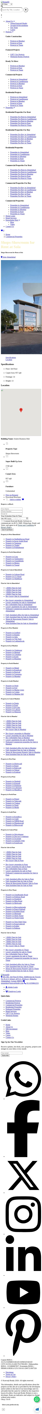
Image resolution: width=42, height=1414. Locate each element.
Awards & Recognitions (19, 25)
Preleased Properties (13, 1009)
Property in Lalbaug (13, 710)
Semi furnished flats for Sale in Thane (19, 971)
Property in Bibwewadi (14, 825)
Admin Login (12, 987)
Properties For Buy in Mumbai (21, 139)
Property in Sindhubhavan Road (17, 539)
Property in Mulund (13, 652)
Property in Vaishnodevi (14, 559)
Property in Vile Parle (13, 639)
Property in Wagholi (13, 781)
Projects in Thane (16, 45)
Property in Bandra (13, 635)
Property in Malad (12, 668)
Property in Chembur (13, 655)
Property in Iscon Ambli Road (17, 541)
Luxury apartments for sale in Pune (18, 871)
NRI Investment (11, 1029)
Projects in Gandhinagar (19, 81)
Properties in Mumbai (18, 157)
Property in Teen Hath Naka (16, 922)
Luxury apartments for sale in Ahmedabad (21, 607)
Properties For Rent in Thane (21, 125)
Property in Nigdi (12, 805)
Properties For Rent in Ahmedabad (23, 117)
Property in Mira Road (14, 901)
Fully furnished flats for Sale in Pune (19, 881)
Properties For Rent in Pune (20, 123)
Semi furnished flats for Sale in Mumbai (20, 754)
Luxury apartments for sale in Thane (19, 956)
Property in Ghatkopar (14, 650)
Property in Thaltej (12, 545)
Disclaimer (10, 1372)
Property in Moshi (12, 807)
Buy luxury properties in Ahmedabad (19, 600)
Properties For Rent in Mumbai (21, 121)
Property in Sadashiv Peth (15, 841)
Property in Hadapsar (13, 786)
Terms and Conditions (26, 525)
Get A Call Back (7, 530)
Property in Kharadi (13, 783)
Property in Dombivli (13, 899)
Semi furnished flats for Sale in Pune (19, 885)
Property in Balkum (13, 928)
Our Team (14, 28)
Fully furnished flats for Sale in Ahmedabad (22, 617)
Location (9, 360)
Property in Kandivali (13, 670)
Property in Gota (12, 557)
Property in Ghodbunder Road (17, 895)
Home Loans (10, 216)
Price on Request (12, 495)
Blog (12, 222)
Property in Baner (12, 766)
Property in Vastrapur (13, 543)
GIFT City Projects (17, 55)
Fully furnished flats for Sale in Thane (19, 966)
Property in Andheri (13, 633)
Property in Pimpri (12, 799)
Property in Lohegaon (14, 788)
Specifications (11, 358)
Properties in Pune (17, 159)
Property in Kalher (12, 926)
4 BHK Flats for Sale (13, 594)
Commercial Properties (14, 237)
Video (12, 224)
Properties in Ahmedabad (19, 152)
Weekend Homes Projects (19, 57)
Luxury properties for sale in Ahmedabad (21, 602)
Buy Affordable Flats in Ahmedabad (19, 605)
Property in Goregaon (14, 674)
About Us (9, 21)
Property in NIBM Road (15, 821)
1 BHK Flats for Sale (13, 588)
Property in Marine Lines (15, 690)
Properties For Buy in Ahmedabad (22, 135)
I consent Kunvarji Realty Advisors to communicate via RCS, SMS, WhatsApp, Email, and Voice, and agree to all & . (20, 524)
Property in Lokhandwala (15, 641)
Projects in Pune (16, 43)
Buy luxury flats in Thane (15, 946)
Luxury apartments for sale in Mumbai (20, 740)
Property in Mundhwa (14, 790)
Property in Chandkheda (15, 561)
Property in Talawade (13, 801)
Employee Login (14, 991)
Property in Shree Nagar (14, 916)
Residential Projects (13, 1003)
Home (8, 234)
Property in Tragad (12, 565)
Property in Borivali (13, 672)
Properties (9, 108)
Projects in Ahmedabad (18, 79)
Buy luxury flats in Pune (15, 861)
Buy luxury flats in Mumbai (16, 729)
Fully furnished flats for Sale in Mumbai (20, 750)
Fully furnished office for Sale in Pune (20, 879)
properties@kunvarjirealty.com (12, 983)
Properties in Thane (17, 161)
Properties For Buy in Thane (20, 143)
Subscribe (5, 1055)
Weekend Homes (12, 1016)
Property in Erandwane (14, 843)
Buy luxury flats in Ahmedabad (17, 596)
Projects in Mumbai (17, 41)
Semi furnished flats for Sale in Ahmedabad (22, 623)
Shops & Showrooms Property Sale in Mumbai (23, 752)
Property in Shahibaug (14, 579)
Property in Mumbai (13, 676)
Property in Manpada (13, 914)
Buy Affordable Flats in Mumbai (18, 738)
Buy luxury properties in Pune (17, 865)
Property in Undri (12, 819)
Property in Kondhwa (14, 817)
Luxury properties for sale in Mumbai (19, 736)
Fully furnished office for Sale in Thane (20, 964)
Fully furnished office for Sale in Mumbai (21, 748)
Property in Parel (12, 705)
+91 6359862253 (32, 983)
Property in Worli (12, 686)
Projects (9, 32)
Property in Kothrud (13, 772)
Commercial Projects (13, 1001)
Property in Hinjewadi (14, 764)
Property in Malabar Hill (15, 694)
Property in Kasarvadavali (15, 924)
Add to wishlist (15, 500)
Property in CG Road (13, 577)
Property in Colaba (12, 692)
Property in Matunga (13, 712)
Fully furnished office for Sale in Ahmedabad (22, 615)
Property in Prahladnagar (15, 547)
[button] (21, 410)
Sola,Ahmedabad (9, 257)
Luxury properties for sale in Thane (19, 952)
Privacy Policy (6, 527)
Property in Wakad (12, 770)
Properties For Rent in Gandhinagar (23, 119)
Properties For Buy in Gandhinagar (23, 137)
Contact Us (10, 226)
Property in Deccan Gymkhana (17, 837)
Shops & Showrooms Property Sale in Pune (22, 883)
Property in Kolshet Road (15, 911)
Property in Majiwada (14, 903)
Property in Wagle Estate (15, 918)
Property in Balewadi (13, 768)
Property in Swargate (13, 839)
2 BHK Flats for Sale (13, 590)
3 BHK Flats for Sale (13, 592)
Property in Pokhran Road (15, 897)
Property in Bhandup (13, 659)
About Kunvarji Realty (18, 23)
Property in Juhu (12, 637)
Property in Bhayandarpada (16, 907)
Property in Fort (11, 688)
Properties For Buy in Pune (20, 141)
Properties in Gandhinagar (20, 154)
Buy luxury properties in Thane (17, 950)
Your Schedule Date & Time (11, 516)
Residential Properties (14, 1007)
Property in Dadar (12, 703)
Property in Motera (12, 563)
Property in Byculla (13, 708)
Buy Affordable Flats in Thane (17, 954)
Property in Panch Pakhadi (15, 909)
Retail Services (11, 218)
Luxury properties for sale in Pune (18, 867)
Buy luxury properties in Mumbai (18, 733)
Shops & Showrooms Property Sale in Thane (22, 969)
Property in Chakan (13, 803)
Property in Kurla (12, 657)
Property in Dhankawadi (15, 823)
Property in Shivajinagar (14, 834)
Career (12, 30)
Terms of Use (11, 1374)
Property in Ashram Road (15, 574)
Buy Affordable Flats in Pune (16, 869)
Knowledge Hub (12, 220)
